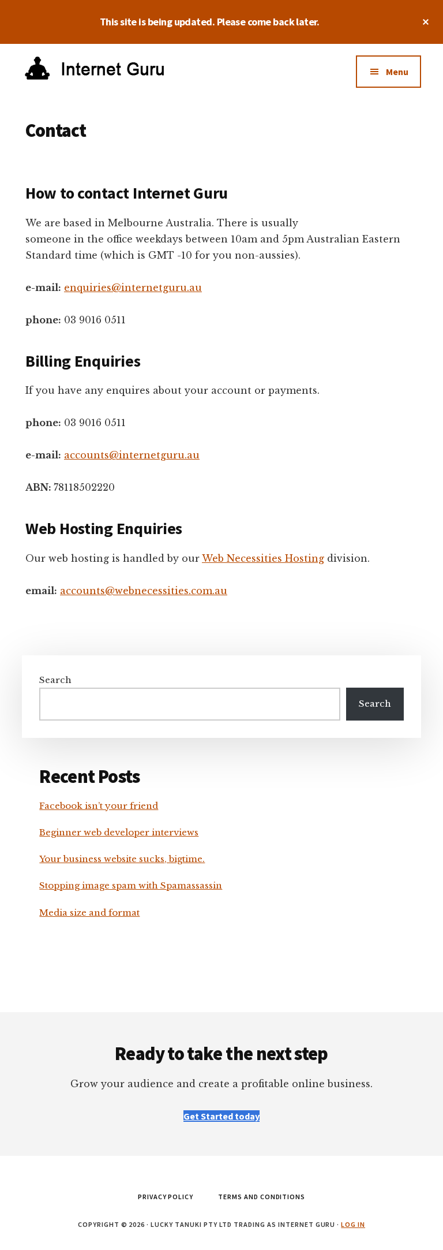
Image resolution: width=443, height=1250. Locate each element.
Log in (353, 1224)
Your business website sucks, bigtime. (122, 858)
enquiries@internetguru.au (133, 287)
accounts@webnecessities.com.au (143, 590)
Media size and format (89, 912)
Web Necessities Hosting (263, 558)
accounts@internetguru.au (132, 455)
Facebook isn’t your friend (98, 805)
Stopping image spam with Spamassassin (130, 885)
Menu (397, 71)
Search (55, 679)
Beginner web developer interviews (118, 832)
